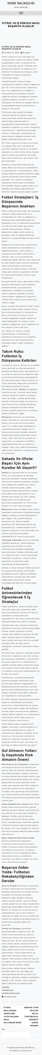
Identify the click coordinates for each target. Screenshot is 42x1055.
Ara (3, 1029)
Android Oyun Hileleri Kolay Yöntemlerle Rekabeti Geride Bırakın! (31, 1017)
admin (28, 53)
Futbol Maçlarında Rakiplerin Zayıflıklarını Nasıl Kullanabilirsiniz (13, 1015)
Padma (15, 1051)
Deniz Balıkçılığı (21, 3)
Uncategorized (10, 997)
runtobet (5, 987)
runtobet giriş (8, 990)
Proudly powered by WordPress (21, 1048)
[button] (21, 13)
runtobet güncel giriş (11, 993)
